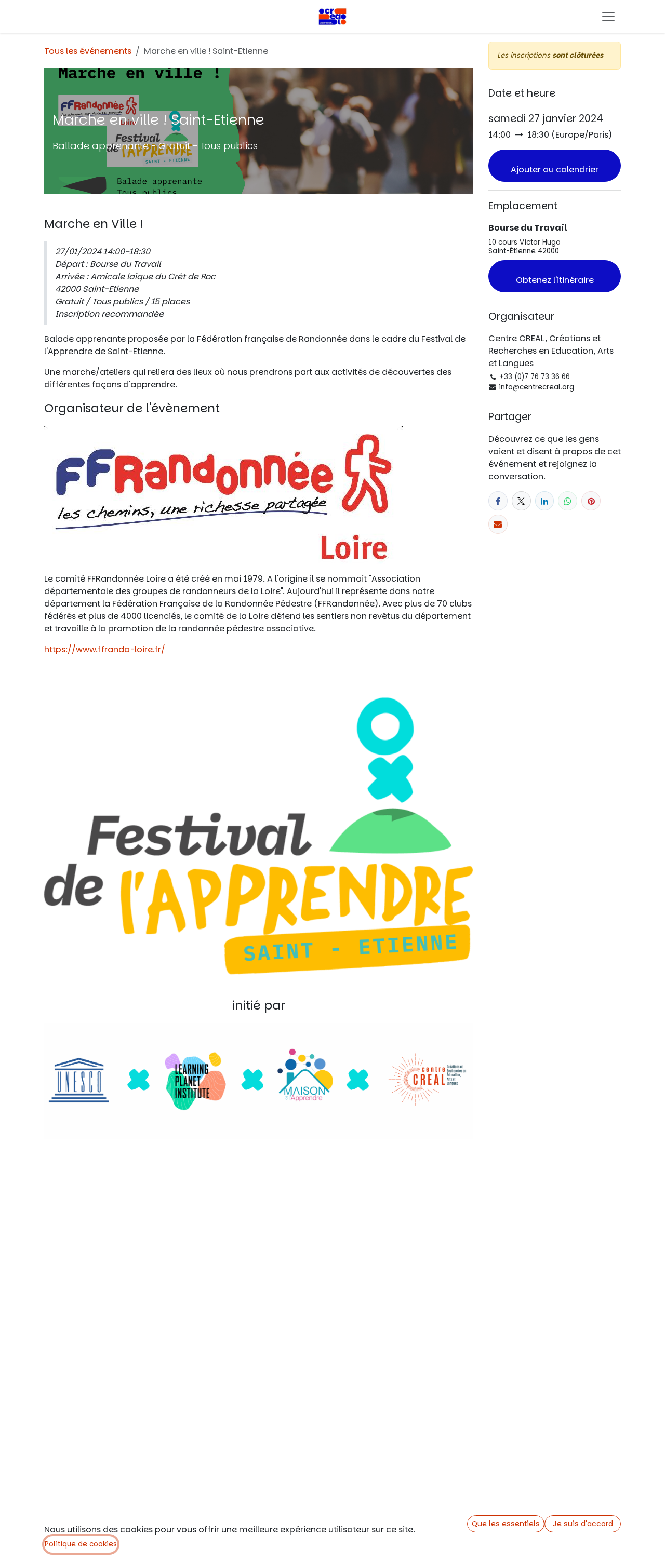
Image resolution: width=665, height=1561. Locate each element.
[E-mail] (498, 524)
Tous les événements (87, 51)
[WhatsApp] (567, 500)
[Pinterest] (591, 500)
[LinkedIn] (544, 500)
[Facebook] (498, 500)
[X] (521, 500)
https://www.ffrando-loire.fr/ (104, 649)
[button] (554, 166)
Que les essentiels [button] (506, 1523)
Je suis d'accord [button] (583, 1523)
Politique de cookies (81, 1544)
